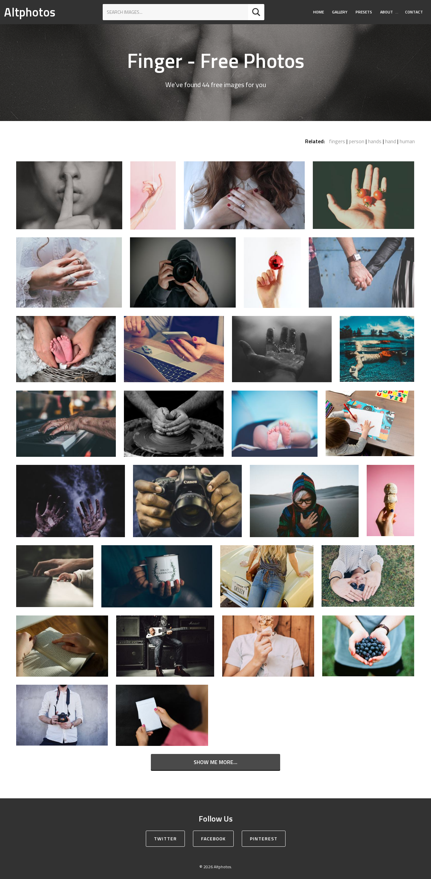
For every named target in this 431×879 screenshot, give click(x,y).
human (407, 141)
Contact (414, 12)
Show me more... (215, 762)
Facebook (213, 838)
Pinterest (263, 838)
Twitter (165, 838)
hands (375, 141)
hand (390, 141)
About (386, 12)
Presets (364, 12)
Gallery (339, 12)
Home (318, 12)
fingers (337, 141)
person (356, 141)
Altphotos (29, 12)
